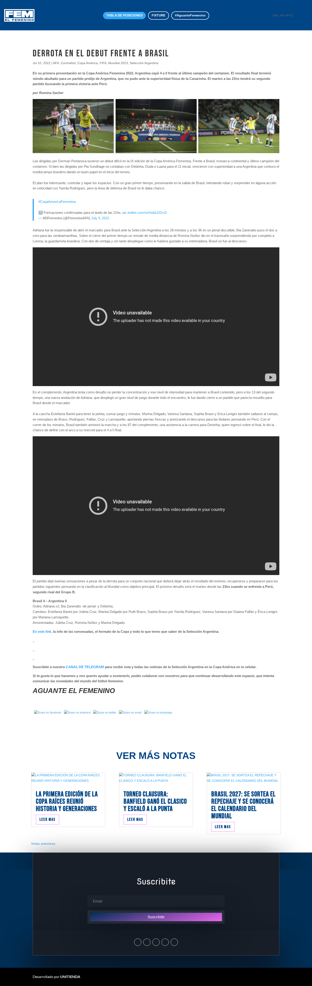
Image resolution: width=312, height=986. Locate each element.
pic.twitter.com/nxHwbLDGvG (144, 212)
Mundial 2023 (118, 63)
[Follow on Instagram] (147, 942)
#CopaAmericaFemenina (57, 202)
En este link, (43, 631)
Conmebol (68, 63)
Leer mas (48, 819)
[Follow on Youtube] (165, 942)
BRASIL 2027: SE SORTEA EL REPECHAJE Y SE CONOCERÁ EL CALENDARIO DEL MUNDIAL (243, 805)
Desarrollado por (56, 976)
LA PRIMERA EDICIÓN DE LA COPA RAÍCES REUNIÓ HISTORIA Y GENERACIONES (67, 801)
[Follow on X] (137, 942)
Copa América (87, 63)
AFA (56, 63)
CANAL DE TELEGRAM (85, 667)
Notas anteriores (43, 843)
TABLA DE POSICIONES (124, 15)
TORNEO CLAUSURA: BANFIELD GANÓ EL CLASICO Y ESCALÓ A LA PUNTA (155, 801)
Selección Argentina (144, 63)
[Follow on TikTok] (174, 942)
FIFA (103, 63)
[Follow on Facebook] (156, 942)
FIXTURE (158, 15)
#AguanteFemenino (190, 15)
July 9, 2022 (100, 218)
